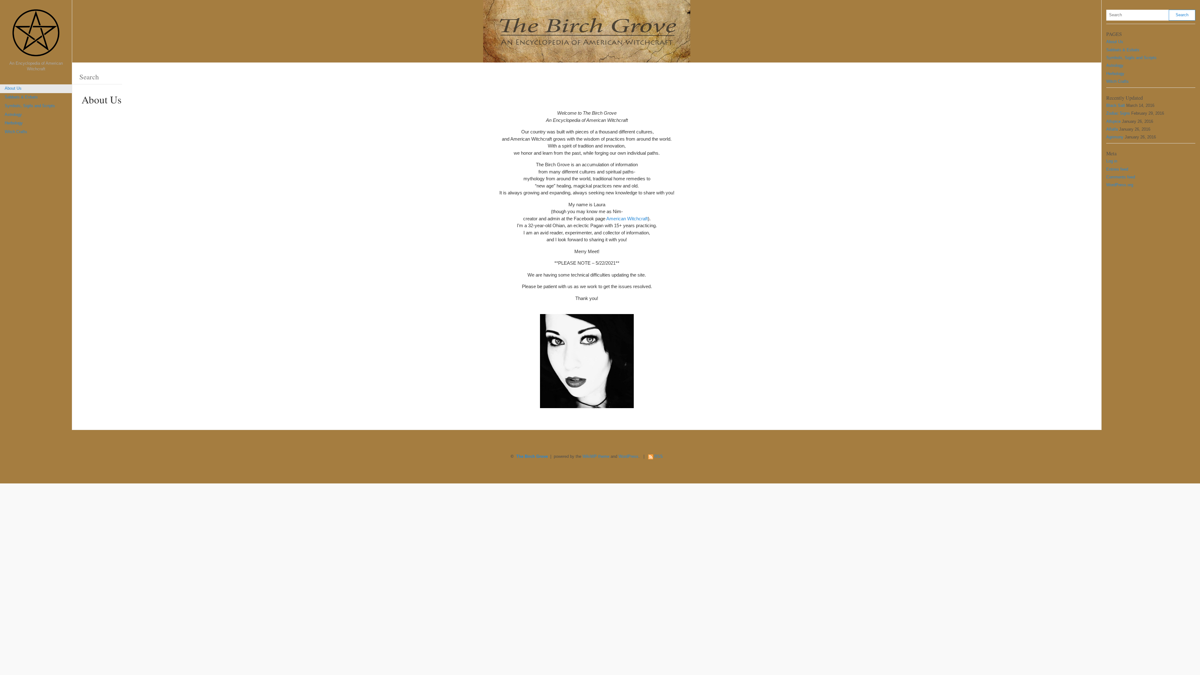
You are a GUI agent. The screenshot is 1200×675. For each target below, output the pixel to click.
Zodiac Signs (1118, 113)
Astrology (13, 114)
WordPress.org (1119, 185)
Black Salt (1115, 105)
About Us (13, 88)
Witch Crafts (16, 132)
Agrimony (1114, 137)
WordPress (628, 456)
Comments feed (1120, 177)
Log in (1111, 161)
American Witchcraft (627, 218)
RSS (658, 456)
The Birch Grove (532, 456)
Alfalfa (1112, 129)
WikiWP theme (595, 456)
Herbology (14, 123)
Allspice (1113, 121)
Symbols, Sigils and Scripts (30, 106)
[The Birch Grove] (36, 35)
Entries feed (1117, 169)
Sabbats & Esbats (21, 97)
